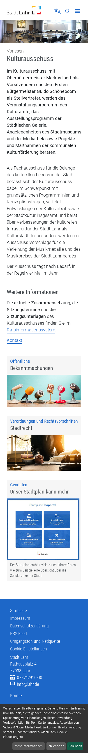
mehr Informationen (29, 746)
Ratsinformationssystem (31, 330)
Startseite (18, 610)
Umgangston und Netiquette (35, 641)
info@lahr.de (28, 684)
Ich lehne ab (56, 746)
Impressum (20, 618)
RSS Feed (18, 633)
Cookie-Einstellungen (28, 649)
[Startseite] (24, 10)
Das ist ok (75, 746)
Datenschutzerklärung (29, 626)
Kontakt (14, 340)
